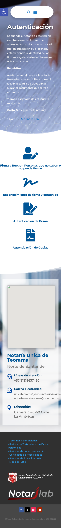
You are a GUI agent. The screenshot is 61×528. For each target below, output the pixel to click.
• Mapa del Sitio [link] (17, 461)
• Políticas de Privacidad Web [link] (25, 458)
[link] (4, 12)
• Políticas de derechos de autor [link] (27, 451)
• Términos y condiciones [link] (23, 440)
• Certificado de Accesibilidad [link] (25, 454)
